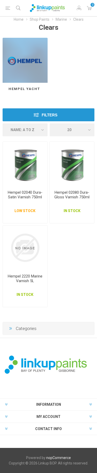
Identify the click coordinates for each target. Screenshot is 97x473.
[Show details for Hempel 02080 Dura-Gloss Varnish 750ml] (72, 164)
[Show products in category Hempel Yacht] (25, 60)
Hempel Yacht (25, 89)
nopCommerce (58, 458)
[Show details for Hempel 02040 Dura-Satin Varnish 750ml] (25, 164)
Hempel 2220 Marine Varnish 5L (25, 278)
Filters (49, 115)
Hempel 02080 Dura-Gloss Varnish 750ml (71, 194)
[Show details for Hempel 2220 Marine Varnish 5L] (25, 248)
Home (19, 19)
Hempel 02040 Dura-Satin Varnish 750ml (25, 194)
